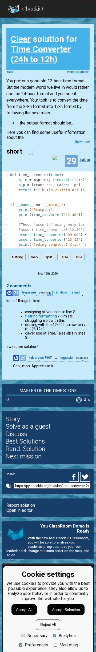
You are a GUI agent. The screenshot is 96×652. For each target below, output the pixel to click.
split (48, 257)
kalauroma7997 (40, 358)
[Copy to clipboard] (10, 486)
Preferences (36, 644)
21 (16, 292)
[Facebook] (74, 477)
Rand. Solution (25, 449)
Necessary (37, 635)
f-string (17, 257)
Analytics (67, 635)
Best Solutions (25, 441)
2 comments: (19, 285)
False (64, 257)
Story (13, 419)
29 (23, 358)
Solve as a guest (28, 426)
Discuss (16, 434)
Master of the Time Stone (48, 390)
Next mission (24, 456)
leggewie (29, 292)
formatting (47, 316)
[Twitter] (85, 477)
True (78, 257)
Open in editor (19, 510)
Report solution (20, 505)
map (34, 257)
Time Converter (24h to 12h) (41, 54)
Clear (21, 39)
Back (9, 72)
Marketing (68, 644)
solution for (44, 49)
